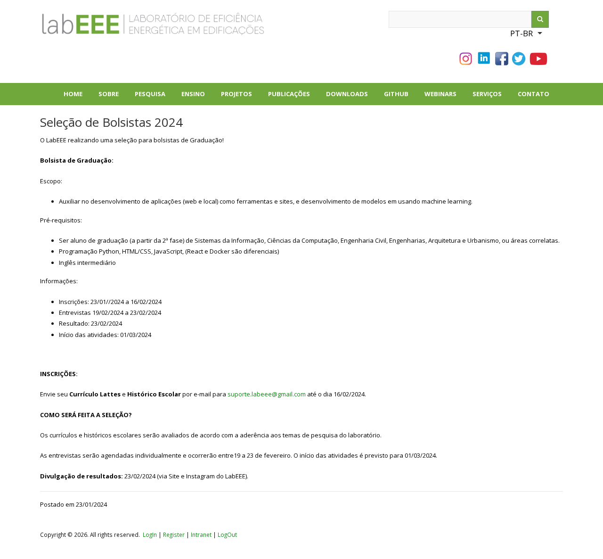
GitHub (396, 94)
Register (174, 534)
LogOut (227, 534)
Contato (533, 94)
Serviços (487, 94)
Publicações (293, 97)
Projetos (240, 97)
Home (73, 94)
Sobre (112, 97)
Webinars (440, 94)
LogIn (150, 534)
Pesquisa (154, 97)
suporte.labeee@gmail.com (267, 394)
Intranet (202, 534)
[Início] (120, 28)
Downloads (351, 97)
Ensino (193, 94)
